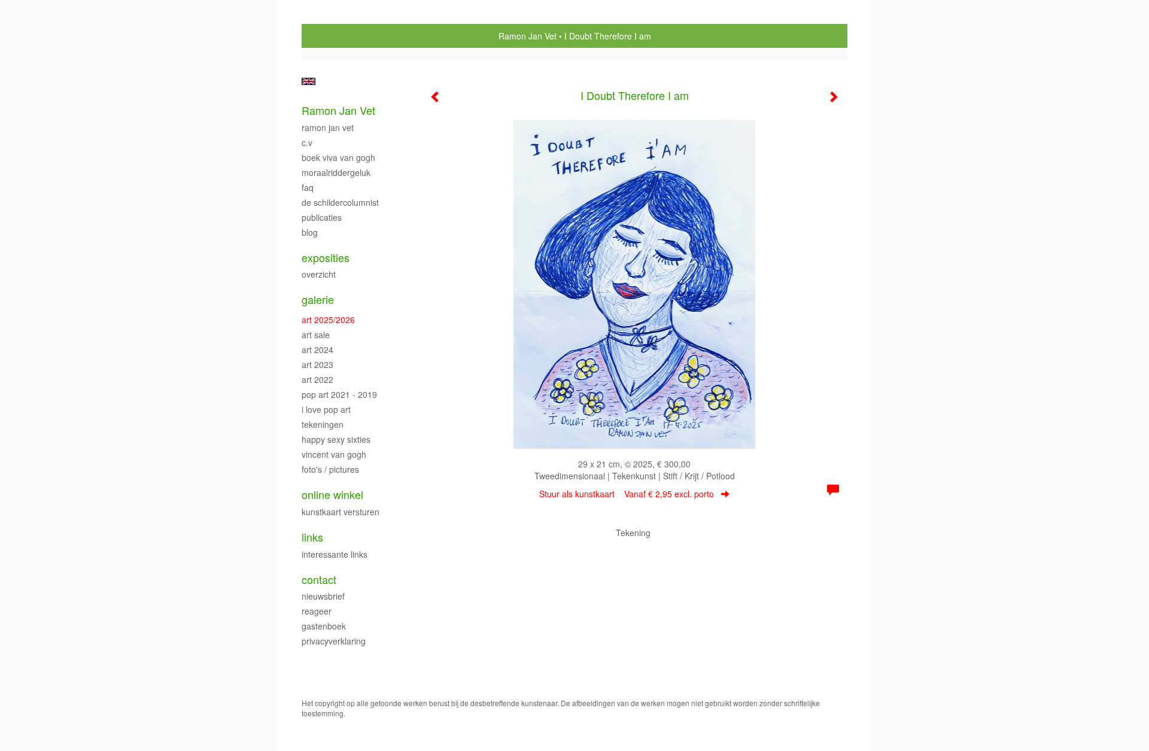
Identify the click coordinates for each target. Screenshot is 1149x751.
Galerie (318, 299)
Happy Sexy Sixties (336, 439)
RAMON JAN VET (328, 127)
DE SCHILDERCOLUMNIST (340, 202)
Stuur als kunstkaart (626, 494)
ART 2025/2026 (328, 320)
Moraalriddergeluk (336, 172)
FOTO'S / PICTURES (330, 469)
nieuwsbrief (323, 596)
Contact (319, 579)
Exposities (325, 257)
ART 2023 (317, 364)
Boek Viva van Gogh (338, 157)
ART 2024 (317, 349)
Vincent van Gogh (334, 454)
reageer (317, 611)
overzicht (319, 274)
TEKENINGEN (323, 424)
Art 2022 (317, 379)
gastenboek (324, 626)
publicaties (322, 217)
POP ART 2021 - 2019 (339, 394)
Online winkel (332, 494)
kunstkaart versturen (340, 512)
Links (312, 537)
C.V (307, 142)
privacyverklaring (334, 641)
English (308, 81)
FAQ (308, 187)
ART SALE (316, 334)
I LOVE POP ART (326, 409)
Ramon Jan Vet (527, 36)
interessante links (334, 554)
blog (310, 232)
